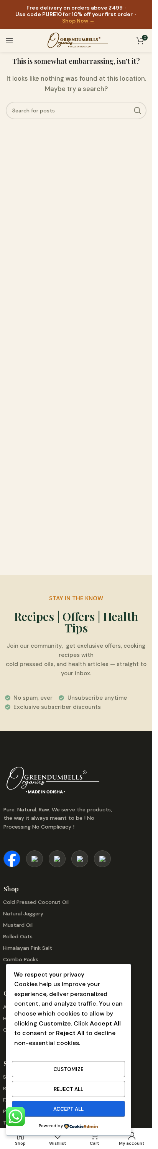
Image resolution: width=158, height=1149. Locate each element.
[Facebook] (11, 858)
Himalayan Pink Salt (27, 947)
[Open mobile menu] (9, 40)
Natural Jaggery (23, 913)
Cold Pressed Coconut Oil (36, 902)
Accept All (68, 1109)
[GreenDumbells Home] (61, 781)
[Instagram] (34, 858)
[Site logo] (76, 40)
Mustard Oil (18, 924)
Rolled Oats (18, 936)
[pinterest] (57, 858)
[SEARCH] (137, 110)
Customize (68, 1069)
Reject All (68, 1089)
